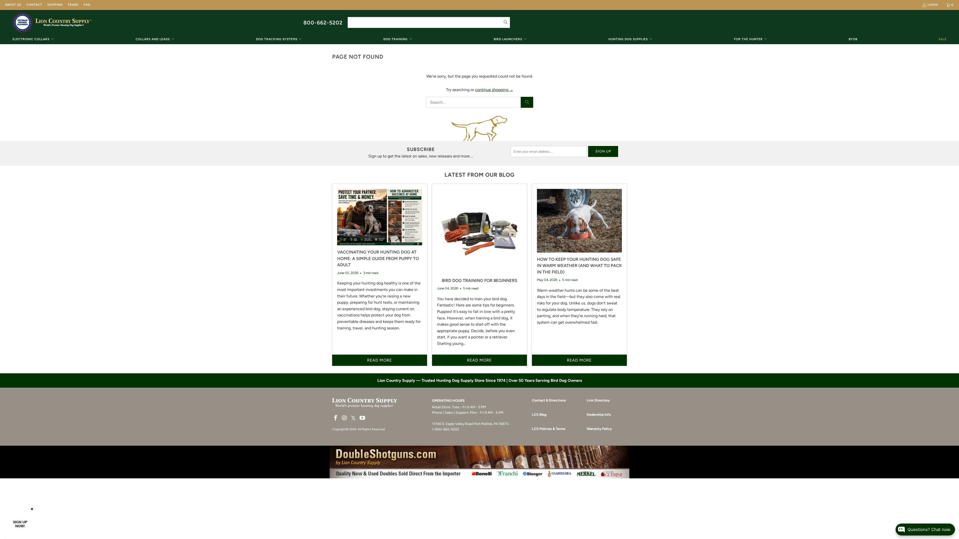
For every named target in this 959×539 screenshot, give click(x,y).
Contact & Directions (549, 400)
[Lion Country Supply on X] (353, 418)
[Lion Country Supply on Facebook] (336, 418)
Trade (73, 4)
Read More (379, 360)
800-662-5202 (323, 22)
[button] (33, 39)
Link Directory (598, 400)
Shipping (55, 4)
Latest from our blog (479, 174)
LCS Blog (539, 414)
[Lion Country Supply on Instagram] (344, 418)
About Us (13, 4)
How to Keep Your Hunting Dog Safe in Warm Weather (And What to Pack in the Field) (579, 265)
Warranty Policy (599, 429)
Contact (34, 4)
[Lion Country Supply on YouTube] (362, 418)
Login (933, 4)
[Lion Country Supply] (63, 22)
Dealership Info (599, 414)
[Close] (32, 509)
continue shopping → (494, 89)
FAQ (86, 4)
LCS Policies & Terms (548, 429)
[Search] (527, 102)
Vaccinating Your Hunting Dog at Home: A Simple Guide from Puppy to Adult (378, 258)
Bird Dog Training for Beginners (479, 280)
